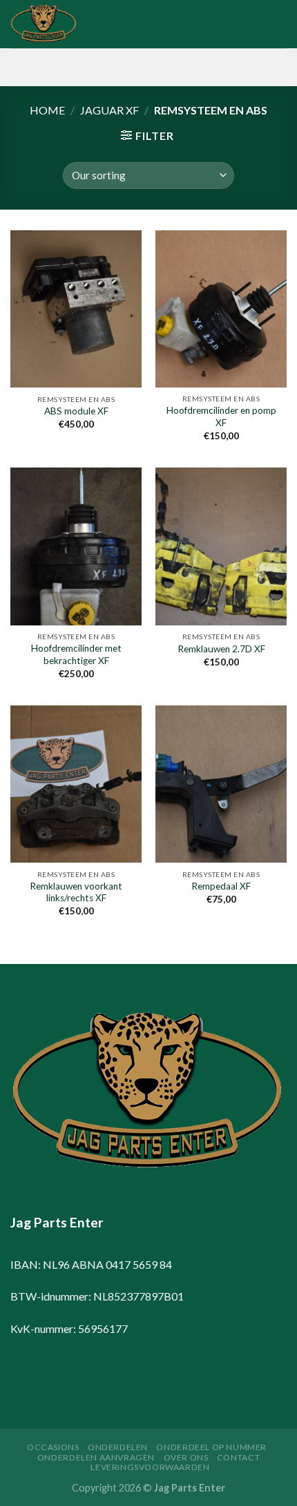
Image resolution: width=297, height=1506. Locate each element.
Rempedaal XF (221, 886)
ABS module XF (76, 410)
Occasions (53, 1447)
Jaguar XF (109, 110)
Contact (238, 1457)
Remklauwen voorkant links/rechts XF (76, 892)
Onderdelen (118, 1447)
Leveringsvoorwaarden (149, 1467)
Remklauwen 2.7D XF (221, 648)
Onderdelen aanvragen (96, 1457)
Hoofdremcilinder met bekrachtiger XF (76, 654)
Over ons (186, 1457)
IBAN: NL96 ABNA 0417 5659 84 (91, 1264)
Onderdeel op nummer (211, 1447)
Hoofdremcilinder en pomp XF (221, 416)
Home (47, 110)
